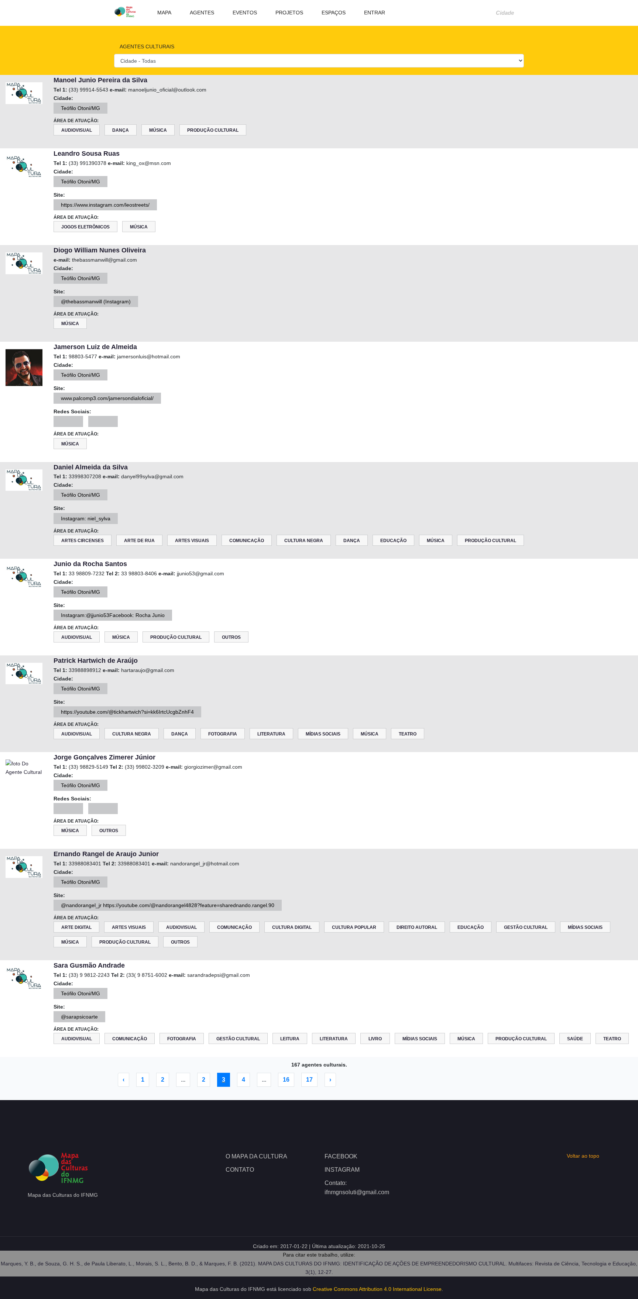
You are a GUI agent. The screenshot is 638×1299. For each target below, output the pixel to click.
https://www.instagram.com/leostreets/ (105, 205)
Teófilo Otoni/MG (80, 108)
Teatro (407, 734)
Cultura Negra (303, 540)
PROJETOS (288, 12)
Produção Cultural (213, 130)
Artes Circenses (82, 540)
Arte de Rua (139, 540)
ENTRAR (374, 12)
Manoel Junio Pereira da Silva (100, 80)
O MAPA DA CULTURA (256, 1156)
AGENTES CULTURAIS (146, 46)
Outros (231, 637)
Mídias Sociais (323, 734)
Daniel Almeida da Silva (91, 467)
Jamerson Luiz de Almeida (95, 347)
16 (286, 1079)
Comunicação (246, 540)
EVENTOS (244, 12)
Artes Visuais (192, 540)
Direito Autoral (417, 927)
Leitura (289, 1038)
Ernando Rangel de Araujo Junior (106, 854)
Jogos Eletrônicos (85, 227)
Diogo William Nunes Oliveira (100, 250)
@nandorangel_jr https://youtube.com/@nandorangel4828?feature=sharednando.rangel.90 (167, 905)
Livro (375, 1038)
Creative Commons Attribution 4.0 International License (377, 1289)
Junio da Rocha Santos (90, 564)
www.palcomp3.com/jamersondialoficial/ (107, 398)
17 (309, 1079)
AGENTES (201, 12)
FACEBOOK (341, 1156)
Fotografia (222, 734)
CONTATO (240, 1170)
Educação (393, 540)
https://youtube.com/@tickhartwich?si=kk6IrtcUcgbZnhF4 (127, 712)
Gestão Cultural (526, 927)
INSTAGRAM (342, 1170)
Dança (120, 130)
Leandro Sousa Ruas (87, 153)
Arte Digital (76, 927)
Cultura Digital (292, 927)
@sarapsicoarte (79, 1017)
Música (158, 130)
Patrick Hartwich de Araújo (96, 660)
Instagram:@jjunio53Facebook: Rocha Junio (113, 615)
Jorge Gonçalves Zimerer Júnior (104, 757)
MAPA (163, 12)
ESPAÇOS (333, 12)
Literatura (271, 734)
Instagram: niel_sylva (85, 518)
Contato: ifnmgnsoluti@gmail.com (357, 1188)
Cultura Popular (354, 927)
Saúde (575, 1038)
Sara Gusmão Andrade (89, 965)
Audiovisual (76, 130)
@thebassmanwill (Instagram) (96, 301)
